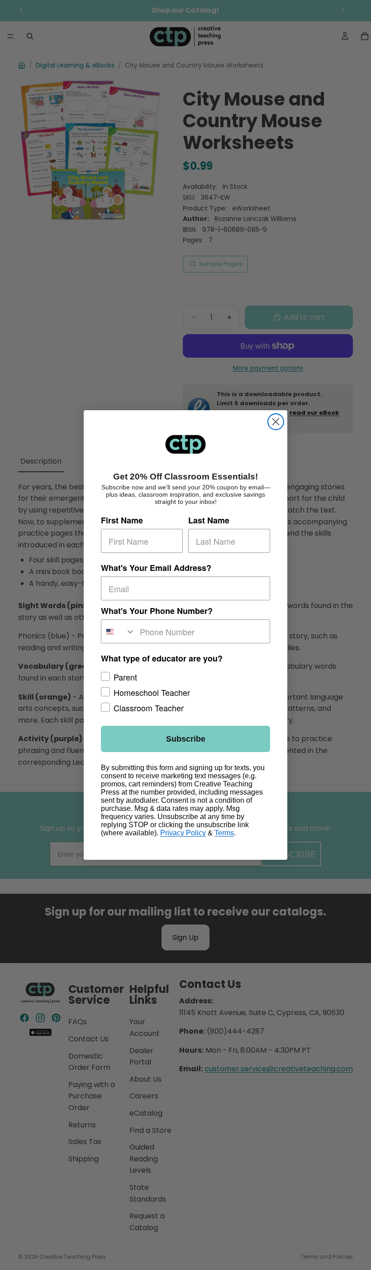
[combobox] (118, 631)
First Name (122, 520)
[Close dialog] (276, 422)
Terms (224, 833)
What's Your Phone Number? (157, 611)
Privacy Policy (183, 833)
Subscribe (185, 738)
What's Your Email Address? (156, 568)
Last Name (208, 520)
